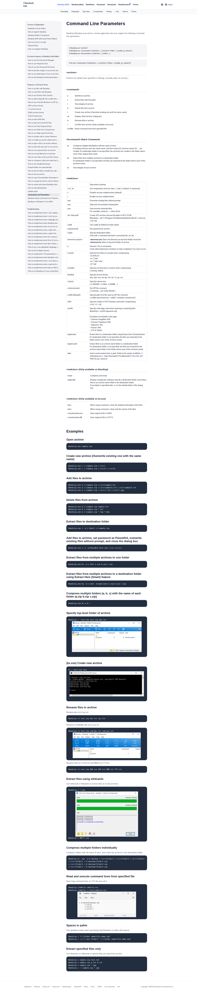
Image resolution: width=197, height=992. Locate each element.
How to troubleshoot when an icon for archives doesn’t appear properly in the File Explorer (44, 226)
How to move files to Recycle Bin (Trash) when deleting (44, 157)
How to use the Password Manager (41, 60)
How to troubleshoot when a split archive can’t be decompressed (44, 264)
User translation (109, 987)
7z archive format (34, 109)
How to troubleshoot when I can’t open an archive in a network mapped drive (44, 261)
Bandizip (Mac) (78, 4)
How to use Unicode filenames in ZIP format (44, 102)
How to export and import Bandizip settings (44, 184)
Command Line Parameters (39, 195)
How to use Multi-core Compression (41, 130)
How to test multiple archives (38, 250)
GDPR (99, 987)
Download (64, 11)
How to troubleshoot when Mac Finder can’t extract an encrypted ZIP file (44, 244)
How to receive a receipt (37, 42)
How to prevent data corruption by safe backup (44, 171)
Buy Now (86, 11)
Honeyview (111, 4)
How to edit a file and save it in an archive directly (44, 147)
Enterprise (75, 11)
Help (117, 11)
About (86, 987)
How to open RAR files (36, 119)
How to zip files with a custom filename (42, 136)
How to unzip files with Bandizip (39, 92)
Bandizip (37, 987)
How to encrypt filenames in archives (41, 154)
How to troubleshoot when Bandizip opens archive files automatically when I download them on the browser (44, 223)
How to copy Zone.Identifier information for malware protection (44, 178)
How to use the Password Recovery (41, 67)
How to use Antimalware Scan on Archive (43, 74)
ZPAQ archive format (36, 112)
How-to (125, 11)
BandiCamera (124, 4)
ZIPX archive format (35, 106)
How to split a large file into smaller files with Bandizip (44, 99)
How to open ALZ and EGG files (40, 123)
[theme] (162, 4)
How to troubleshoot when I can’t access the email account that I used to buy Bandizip (44, 216)
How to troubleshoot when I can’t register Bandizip (44, 213)
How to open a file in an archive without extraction (44, 143)
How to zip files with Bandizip (38, 88)
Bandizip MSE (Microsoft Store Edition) (42, 39)
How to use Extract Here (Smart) (40, 95)
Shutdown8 (77, 987)
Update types (33, 191)
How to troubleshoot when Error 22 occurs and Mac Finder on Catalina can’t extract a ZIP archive (44, 240)
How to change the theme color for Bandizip (44, 181)
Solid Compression (35, 116)
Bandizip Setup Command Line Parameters (44, 198)
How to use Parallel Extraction (39, 164)
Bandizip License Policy (37, 28)
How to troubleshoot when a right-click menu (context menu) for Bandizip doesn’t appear (44, 230)
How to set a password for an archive (42, 150)
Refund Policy (33, 45)
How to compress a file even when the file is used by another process (44, 160)
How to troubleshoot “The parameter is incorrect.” (44, 254)
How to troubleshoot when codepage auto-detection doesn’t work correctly (44, 220)
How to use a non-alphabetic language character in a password (44, 247)
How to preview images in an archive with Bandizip (44, 70)
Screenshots (98, 11)
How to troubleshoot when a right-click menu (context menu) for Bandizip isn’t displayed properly (44, 233)
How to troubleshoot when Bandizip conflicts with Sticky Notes (44, 257)
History (109, 11)
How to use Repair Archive (38, 64)
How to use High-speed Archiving (40, 133)
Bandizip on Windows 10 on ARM (40, 202)
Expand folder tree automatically (40, 167)
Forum (135, 4)
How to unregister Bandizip (38, 49)
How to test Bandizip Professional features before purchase (44, 77)
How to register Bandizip (37, 32)
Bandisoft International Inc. (165, 987)
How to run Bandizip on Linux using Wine (43, 271)
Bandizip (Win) (63, 4)
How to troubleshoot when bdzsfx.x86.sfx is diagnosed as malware (44, 268)
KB (119, 987)
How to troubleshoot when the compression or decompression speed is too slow (44, 237)
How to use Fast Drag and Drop (40, 126)
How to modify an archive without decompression (44, 140)
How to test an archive (36, 174)
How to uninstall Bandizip (37, 188)
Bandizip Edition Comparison (38, 35)
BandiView (90, 4)
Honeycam (101, 4)
